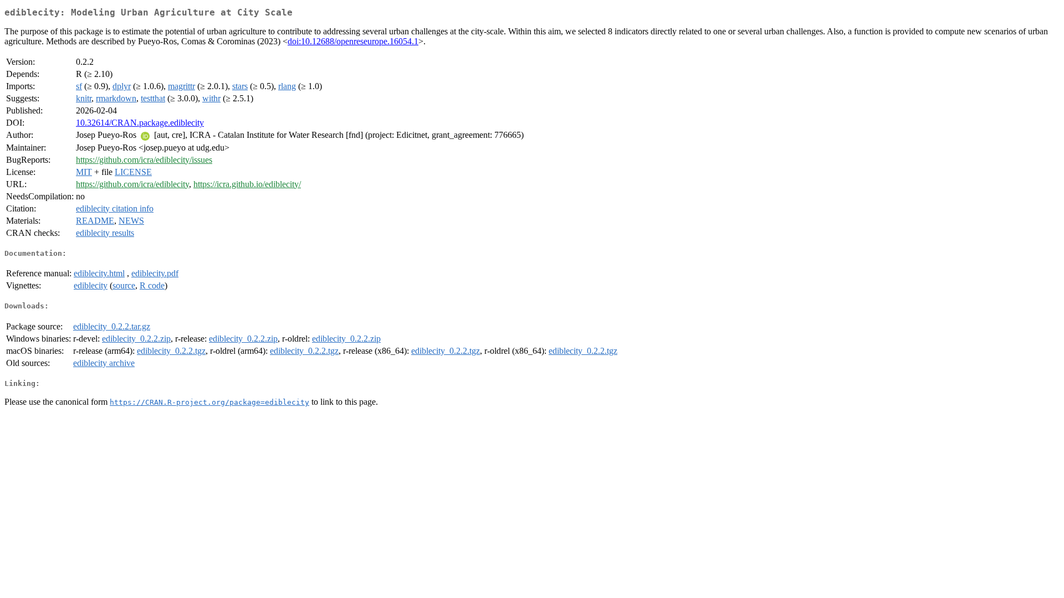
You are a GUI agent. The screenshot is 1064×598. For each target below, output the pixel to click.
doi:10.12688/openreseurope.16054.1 (353, 41)
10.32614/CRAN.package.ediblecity (140, 122)
